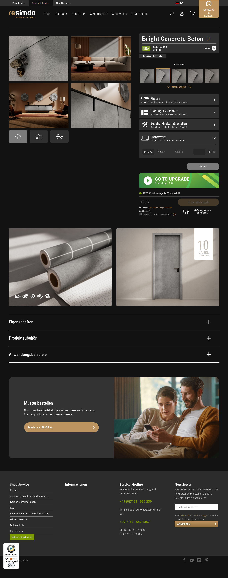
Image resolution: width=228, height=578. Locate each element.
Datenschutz (17, 525)
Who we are (119, 13)
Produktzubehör (23, 338)
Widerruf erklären (22, 537)
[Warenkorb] (192, 13)
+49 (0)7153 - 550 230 (136, 501)
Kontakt (14, 490)
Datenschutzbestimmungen (193, 515)
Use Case (60, 13)
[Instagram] (199, 560)
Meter (160, 151)
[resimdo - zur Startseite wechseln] (22, 14)
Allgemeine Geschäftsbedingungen (29, 513)
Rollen (212, 151)
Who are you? (99, 13)
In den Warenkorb (198, 202)
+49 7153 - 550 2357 (135, 522)
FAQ (12, 507)
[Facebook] (184, 560)
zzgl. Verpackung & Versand (160, 207)
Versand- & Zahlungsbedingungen (29, 496)
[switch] (11, 565)
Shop (47, 13)
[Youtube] (192, 560)
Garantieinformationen (23, 501)
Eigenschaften (21, 321)
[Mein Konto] (182, 13)
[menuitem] (31, 490)
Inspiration (78, 13)
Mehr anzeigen (179, 87)
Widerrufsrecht (18, 519)
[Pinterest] (207, 560)
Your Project (139, 13)
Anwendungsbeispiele (28, 354)
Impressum (16, 531)
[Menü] (17, 545)
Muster (202, 166)
